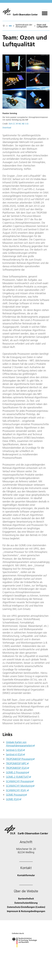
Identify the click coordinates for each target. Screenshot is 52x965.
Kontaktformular (26, 875)
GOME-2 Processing (16, 772)
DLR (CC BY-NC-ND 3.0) (18, 123)
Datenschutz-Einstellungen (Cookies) (26, 906)
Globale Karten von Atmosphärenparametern (19, 744)
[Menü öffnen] (45, 12)
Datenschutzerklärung (26, 902)
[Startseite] (3, 25)
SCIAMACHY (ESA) (16, 790)
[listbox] (10, 26)
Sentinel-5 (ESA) (14, 750)
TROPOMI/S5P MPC (16, 763)
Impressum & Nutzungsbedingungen (26, 911)
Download (6, 127)
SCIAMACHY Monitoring (19, 785)
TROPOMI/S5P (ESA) (16, 767)
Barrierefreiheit (26, 898)
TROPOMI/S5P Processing (19, 759)
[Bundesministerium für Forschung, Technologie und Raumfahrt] (26, 950)
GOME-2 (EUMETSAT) (17, 776)
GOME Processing (15, 794)
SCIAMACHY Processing (19, 781)
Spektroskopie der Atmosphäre (24, 26)
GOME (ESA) (12, 799)
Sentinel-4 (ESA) (14, 754)
